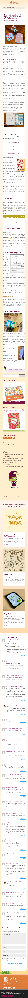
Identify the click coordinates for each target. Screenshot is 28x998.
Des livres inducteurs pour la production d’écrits (13, 466)
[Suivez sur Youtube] (11, 988)
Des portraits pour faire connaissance (11, 449)
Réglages (16, 995)
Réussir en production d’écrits (9, 462)
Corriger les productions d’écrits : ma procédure (13, 458)
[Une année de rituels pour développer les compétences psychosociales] (14, 393)
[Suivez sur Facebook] (4, 988)
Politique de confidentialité (18, 993)
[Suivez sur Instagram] (6, 988)
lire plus (6, 544)
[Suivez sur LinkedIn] (9, 988)
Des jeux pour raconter (8, 464)
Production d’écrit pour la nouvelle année (12, 444)
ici (17, 82)
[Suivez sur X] (14, 988)
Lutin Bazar (10, 705)
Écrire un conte (6, 447)
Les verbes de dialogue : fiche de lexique (12, 460)
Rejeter (10, 995)
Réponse (23, 655)
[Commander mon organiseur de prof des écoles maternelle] (14, 420)
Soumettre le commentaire (16, 963)
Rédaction (13, 20)
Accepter (4, 995)
